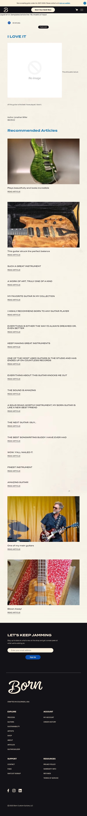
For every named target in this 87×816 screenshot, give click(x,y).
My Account (49, 717)
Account (48, 711)
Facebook (8, 790)
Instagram (14, 790)
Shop (9, 735)
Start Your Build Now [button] (43, 10)
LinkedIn (20, 790)
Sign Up (33, 657)
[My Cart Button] (76, 10)
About (10, 740)
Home (6, 10)
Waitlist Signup (14, 773)
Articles (11, 744)
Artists (10, 731)
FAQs (9, 769)
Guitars (10, 722)
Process (11, 717)
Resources (50, 758)
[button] (84, 3)
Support (12, 758)
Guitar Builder (13, 749)
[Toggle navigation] (81, 9)
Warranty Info (50, 769)
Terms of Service (51, 778)
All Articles (16, 23)
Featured (43, 27)
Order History (50, 722)
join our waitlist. (65, 3)
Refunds (47, 773)
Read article (13, 192)
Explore (11, 711)
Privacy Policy (50, 764)
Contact (11, 764)
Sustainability (13, 726)
